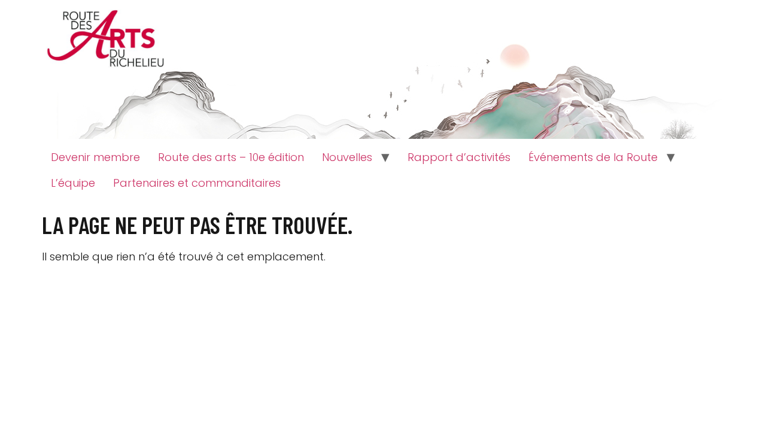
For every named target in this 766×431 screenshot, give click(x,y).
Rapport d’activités (459, 157)
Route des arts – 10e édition (231, 157)
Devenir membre (95, 157)
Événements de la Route (593, 157)
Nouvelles (347, 157)
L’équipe (73, 182)
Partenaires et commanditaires (197, 182)
